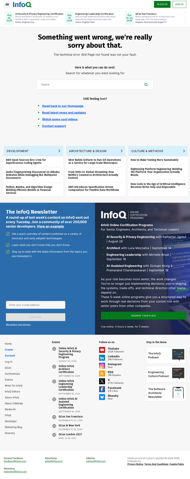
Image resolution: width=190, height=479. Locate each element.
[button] (35, 317)
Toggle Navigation (7, 4)
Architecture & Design (88, 151)
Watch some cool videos (60, 119)
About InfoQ (12, 397)
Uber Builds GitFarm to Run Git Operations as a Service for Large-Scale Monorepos (94, 161)
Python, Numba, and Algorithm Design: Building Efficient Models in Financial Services (29, 190)
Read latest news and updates (64, 112)
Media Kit (10, 409)
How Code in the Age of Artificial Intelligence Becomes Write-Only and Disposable (158, 185)
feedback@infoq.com (15, 461)
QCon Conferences (12, 370)
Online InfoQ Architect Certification (66, 369)
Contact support (54, 126)
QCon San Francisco (71, 416)
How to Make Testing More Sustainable (154, 160)
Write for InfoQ (13, 385)
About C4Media (14, 403)
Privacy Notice (135, 464)
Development (18, 151)
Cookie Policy (177, 464)
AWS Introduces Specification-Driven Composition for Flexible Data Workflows (93, 188)
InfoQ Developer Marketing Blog (13, 421)
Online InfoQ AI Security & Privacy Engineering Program (70, 353)
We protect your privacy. (18, 324)
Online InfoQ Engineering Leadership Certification (66, 385)
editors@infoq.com (96, 461)
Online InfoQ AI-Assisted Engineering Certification (68, 403)
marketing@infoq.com (15, 471)
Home (8, 343)
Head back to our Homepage (62, 106)
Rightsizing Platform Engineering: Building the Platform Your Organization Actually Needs (156, 172)
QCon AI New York (69, 425)
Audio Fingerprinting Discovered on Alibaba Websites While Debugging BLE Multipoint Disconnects (33, 175)
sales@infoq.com (54, 461)
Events (9, 379)
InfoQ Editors (12, 391)
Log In (9, 361)
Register (162, 4)
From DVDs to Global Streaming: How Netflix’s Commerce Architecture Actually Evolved (93, 175)
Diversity (10, 433)
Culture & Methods (147, 151)
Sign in (179, 4)
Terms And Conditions (156, 464)
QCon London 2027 (70, 434)
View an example (50, 226)
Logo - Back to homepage (22, 4)
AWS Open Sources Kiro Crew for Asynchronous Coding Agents (26, 161)
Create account (10, 352)
